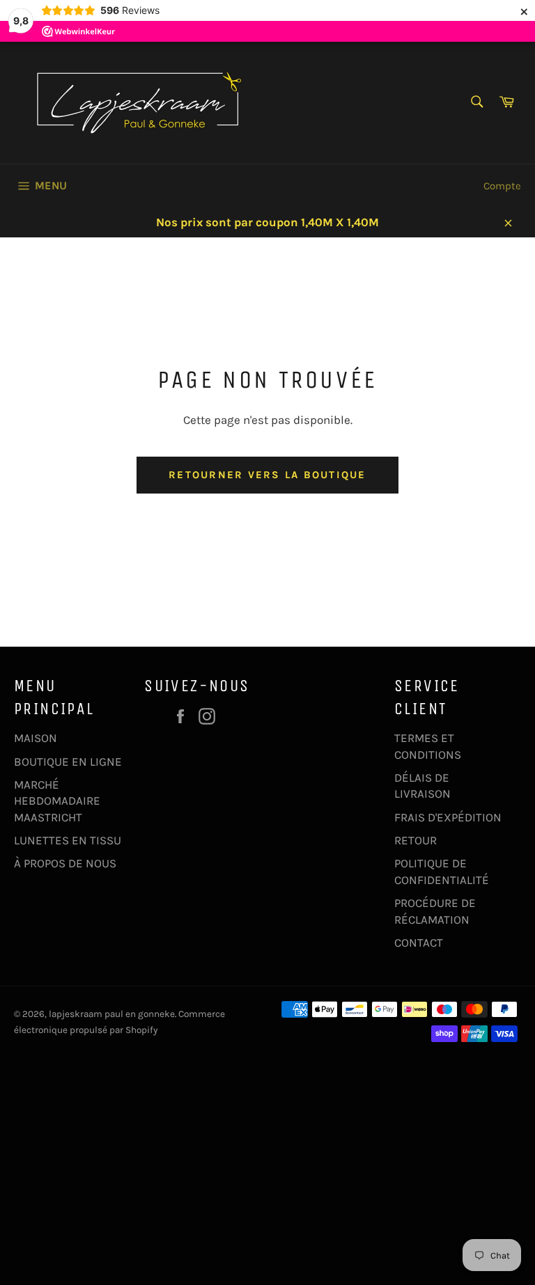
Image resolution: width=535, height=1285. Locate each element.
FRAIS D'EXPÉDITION (448, 817)
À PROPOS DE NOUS (65, 863)
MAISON (35, 738)
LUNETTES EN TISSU (67, 840)
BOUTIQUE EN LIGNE (68, 761)
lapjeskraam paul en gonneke (112, 1014)
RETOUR (415, 840)
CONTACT (418, 942)
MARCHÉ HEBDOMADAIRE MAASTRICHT (57, 801)
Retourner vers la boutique (267, 474)
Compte (502, 186)
